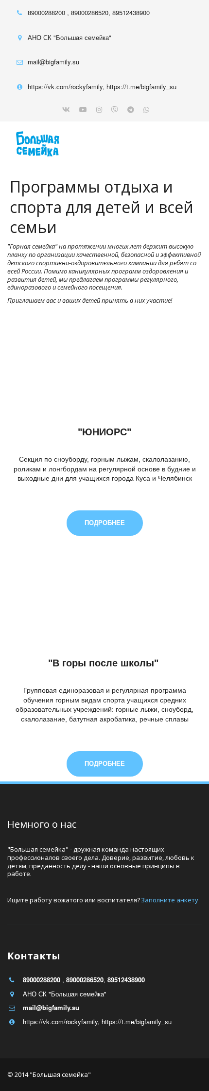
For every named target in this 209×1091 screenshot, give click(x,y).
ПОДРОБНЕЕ (105, 522)
